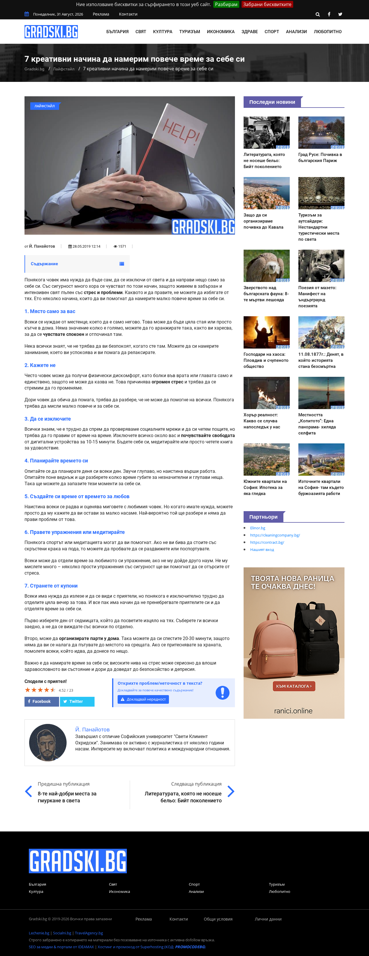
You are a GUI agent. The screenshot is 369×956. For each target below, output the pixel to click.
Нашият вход (262, 549)
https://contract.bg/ (267, 542)
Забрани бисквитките (267, 4)
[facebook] (329, 14)
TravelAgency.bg (89, 933)
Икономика (221, 31)
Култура (162, 31)
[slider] (40, 689)
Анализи (296, 31)
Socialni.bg (62, 933)
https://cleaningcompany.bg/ (275, 535)
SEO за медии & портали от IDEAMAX (61, 946)
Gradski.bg (34, 69)
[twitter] (340, 14)
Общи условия (218, 919)
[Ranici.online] (294, 642)
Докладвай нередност (146, 699)
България (117, 31)
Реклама (101, 14)
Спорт (272, 31)
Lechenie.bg (39, 933)
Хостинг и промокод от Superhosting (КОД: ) (152, 946)
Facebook (41, 701)
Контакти (128, 14)
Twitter (76, 701)
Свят (140, 31)
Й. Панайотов (42, 246)
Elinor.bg (257, 527)
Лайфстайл (63, 69)
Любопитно (328, 31)
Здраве (250, 31)
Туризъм (189, 31)
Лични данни (268, 919)
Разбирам (226, 4)
